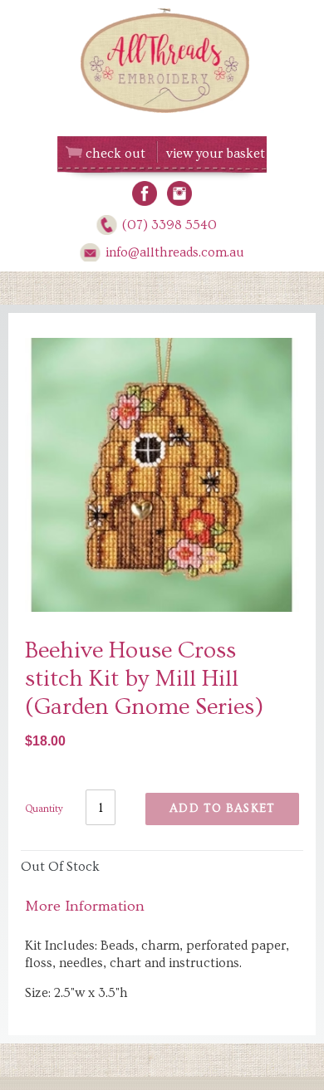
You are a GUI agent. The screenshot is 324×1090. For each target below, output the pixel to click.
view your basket (215, 153)
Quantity (44, 809)
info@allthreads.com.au (175, 252)
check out (115, 153)
